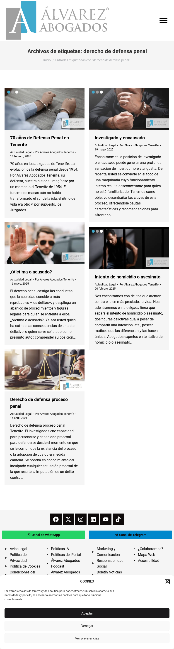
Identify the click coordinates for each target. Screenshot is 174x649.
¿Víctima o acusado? (31, 272)
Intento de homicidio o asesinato (127, 277)
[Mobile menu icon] (163, 20)
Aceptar (87, 613)
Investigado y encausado (120, 137)
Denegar (87, 626)
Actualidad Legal (20, 152)
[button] (167, 581)
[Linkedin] (93, 519)
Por (54, 152)
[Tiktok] (118, 519)
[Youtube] (105, 519)
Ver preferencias (87, 638)
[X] (68, 519)
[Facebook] (56, 519)
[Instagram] (81, 519)
